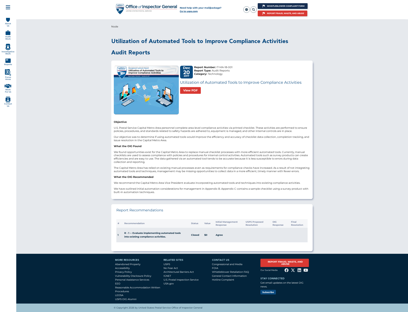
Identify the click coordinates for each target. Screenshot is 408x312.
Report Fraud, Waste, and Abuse (285, 13)
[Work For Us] (8, 87)
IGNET (167, 275)
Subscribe (268, 292)
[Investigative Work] (8, 49)
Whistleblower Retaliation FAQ (230, 271)
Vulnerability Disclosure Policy (133, 275)
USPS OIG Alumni (125, 299)
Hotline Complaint (223, 279)
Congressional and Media (227, 264)
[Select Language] (246, 11)
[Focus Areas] (8, 75)
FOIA (215, 268)
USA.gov (169, 283)
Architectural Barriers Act (179, 271)
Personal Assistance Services (132, 279)
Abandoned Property (127, 264)
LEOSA (119, 295)
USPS (167, 264)
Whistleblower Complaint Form (285, 6)
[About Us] (8, 21)
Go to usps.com (189, 11)
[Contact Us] (8, 101)
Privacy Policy (123, 271)
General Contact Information (229, 275)
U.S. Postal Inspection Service (181, 279)
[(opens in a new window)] (286, 270)
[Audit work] (8, 34)
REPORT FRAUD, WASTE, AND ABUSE (285, 262)
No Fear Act (171, 268)
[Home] (146, 13)
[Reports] (8, 62)
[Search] (253, 11)
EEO (117, 283)
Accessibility (122, 268)
